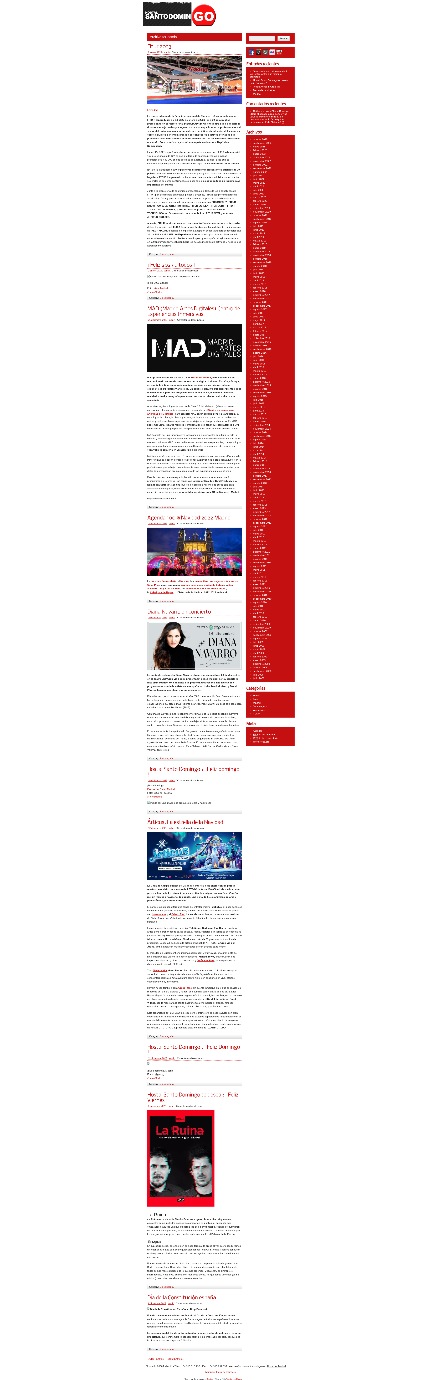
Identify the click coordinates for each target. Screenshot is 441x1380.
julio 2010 (258, 606)
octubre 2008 (260, 667)
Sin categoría (166, 254)
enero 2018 (259, 291)
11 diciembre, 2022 (157, 1058)
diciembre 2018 (261, 251)
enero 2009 (259, 660)
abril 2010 (258, 613)
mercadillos (201, 581)
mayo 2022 (259, 182)
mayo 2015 (259, 407)
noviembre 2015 (262, 385)
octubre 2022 (260, 164)
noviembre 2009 (262, 627)
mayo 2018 (259, 276)
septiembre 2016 (262, 349)
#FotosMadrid (154, 292)
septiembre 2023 (262, 143)
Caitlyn (256, 111)
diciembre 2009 (261, 624)
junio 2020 (258, 193)
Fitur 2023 (159, 47)
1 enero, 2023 (155, 270)
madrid (257, 702)
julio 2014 (258, 443)
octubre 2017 (260, 302)
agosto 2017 (260, 309)
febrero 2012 (260, 544)
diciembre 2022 (261, 157)
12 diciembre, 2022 (157, 828)
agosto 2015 (260, 396)
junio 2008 (258, 678)
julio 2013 (258, 486)
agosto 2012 (260, 526)
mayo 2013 (259, 493)
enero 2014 (259, 465)
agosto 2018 (260, 266)
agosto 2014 (260, 439)
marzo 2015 (259, 414)
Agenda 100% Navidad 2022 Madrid (189, 518)
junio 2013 (258, 490)
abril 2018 (258, 280)
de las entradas (264, 734)
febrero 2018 (260, 287)
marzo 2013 (259, 501)
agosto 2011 (259, 566)
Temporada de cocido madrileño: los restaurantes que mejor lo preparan (269, 74)
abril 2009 (258, 653)
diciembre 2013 (261, 468)
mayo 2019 (259, 233)
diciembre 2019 (261, 208)
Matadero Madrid (201, 377)
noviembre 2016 (262, 342)
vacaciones (259, 710)
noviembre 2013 (262, 472)
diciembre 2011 (261, 551)
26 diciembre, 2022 (157, 320)
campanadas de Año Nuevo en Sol (206, 588)
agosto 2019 (260, 222)
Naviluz (184, 581)
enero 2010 (259, 620)
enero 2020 (259, 204)
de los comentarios (266, 738)
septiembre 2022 (262, 168)
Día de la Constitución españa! (182, 1298)
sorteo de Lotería (214, 585)
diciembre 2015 (261, 381)
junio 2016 (258, 360)
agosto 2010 (260, 602)
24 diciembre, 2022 (157, 523)
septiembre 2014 (262, 436)
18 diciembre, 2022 (157, 780)
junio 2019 (258, 229)
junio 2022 (258, 179)
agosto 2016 (260, 352)
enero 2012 (259, 548)
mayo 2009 (259, 649)
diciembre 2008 (261, 663)
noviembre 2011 (262, 555)
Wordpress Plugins (234, 1379)
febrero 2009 (260, 656)
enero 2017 (259, 334)
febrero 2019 (260, 244)
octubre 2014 (260, 432)
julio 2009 (258, 642)
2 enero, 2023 (155, 52)
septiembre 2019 (262, 219)
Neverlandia (160, 970)
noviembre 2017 (262, 298)
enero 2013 (259, 508)
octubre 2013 (260, 475)
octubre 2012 (260, 519)
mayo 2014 (259, 450)
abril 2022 (258, 186)
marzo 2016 (259, 370)
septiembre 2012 (262, 522)
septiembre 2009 (262, 635)
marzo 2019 (259, 240)
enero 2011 (259, 584)
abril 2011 (258, 573)
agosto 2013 (260, 483)
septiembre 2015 (262, 392)
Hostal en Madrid (276, 1366)
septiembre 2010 (262, 598)
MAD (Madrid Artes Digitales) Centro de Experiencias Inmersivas (193, 311)
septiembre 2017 (262, 305)
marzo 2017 (259, 327)
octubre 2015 (260, 389)
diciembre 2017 (261, 294)
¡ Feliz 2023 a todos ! (171, 265)
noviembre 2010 (262, 591)
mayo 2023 (259, 146)
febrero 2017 (260, 331)
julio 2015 (258, 399)
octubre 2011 (260, 559)
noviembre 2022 (262, 161)
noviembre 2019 (262, 211)
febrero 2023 (260, 150)
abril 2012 (258, 537)
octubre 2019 (260, 215)
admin (167, 52)
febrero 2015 (260, 417)
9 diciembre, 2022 (157, 1106)
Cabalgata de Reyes (161, 592)
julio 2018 (258, 269)
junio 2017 (258, 316)
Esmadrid (152, 110)
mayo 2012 (259, 533)
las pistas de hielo (169, 588)
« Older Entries (155, 1358)
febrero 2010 (260, 616)
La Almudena (159, 914)
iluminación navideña (163, 581)
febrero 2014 (260, 461)
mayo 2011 (259, 569)
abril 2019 (258, 237)
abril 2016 (258, 367)
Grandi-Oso (185, 987)
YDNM (256, 713)
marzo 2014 (259, 457)
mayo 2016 (259, 363)
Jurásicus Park (205, 960)
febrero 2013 (260, 504)
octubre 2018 (260, 258)
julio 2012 (258, 530)
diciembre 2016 (261, 338)
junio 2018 (258, 273)
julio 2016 (258, 356)
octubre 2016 (260, 345)
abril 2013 (258, 497)
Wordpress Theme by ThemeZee (220, 1372)
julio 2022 (258, 175)
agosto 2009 (260, 638)
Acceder (257, 730)
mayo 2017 (259, 320)
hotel (255, 699)
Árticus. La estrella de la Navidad (185, 822)
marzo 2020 (259, 197)
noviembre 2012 (262, 515)
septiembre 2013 (262, 479)
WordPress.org (261, 741)
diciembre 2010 (261, 587)
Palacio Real (178, 914)
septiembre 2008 (262, 671)
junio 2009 (258, 645)
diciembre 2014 (261, 425)
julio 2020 (258, 190)
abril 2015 (258, 410)
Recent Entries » (175, 1358)
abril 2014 (258, 454)
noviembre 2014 (262, 428)
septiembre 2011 (262, 562)
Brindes (210, 1379)
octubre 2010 (260, 595)
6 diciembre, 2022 (157, 1303)
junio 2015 (258, 403)
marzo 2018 (259, 284)
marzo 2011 (259, 577)
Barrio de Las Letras (264, 90)
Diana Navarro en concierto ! (180, 612)
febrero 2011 (260, 580)
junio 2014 (258, 446)
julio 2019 (258, 226)
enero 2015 (259, 421)
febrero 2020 (260, 200)
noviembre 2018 (262, 255)
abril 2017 (258, 323)
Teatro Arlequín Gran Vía (266, 86)
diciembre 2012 (261, 512)
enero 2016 (259, 378)
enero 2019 (259, 247)
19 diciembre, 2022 (157, 617)
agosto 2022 (260, 172)
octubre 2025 (260, 139)
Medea (257, 93)
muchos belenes (190, 585)
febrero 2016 (260, 374)
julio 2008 (258, 674)
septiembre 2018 (262, 262)
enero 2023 (259, 153)
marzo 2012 (259, 540)
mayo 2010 (259, 609)
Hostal (256, 695)
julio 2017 (258, 313)
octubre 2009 (260, 631)
